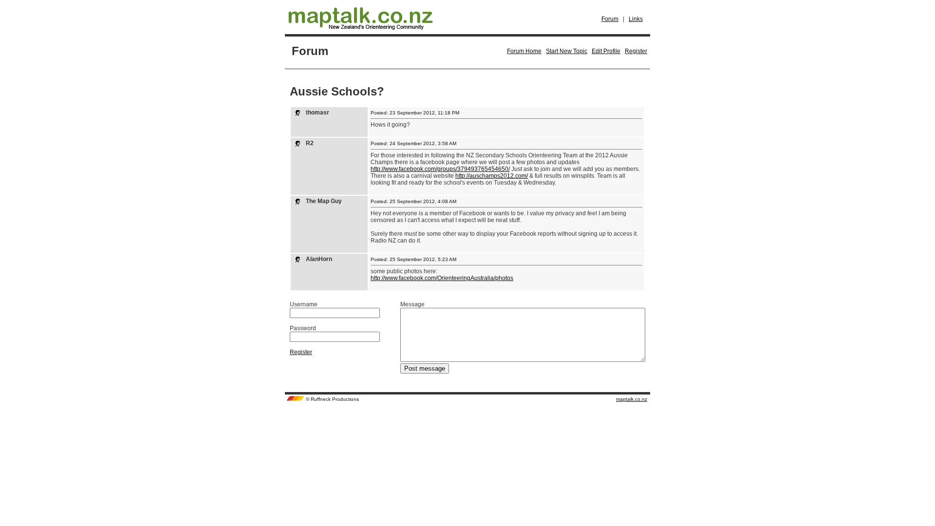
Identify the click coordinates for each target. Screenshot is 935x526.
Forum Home (524, 51)
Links (636, 19)
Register (636, 51)
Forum (609, 19)
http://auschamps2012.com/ (491, 175)
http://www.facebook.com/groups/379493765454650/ (440, 169)
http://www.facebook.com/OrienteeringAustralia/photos (442, 278)
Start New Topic (566, 51)
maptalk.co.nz (631, 399)
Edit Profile (606, 51)
